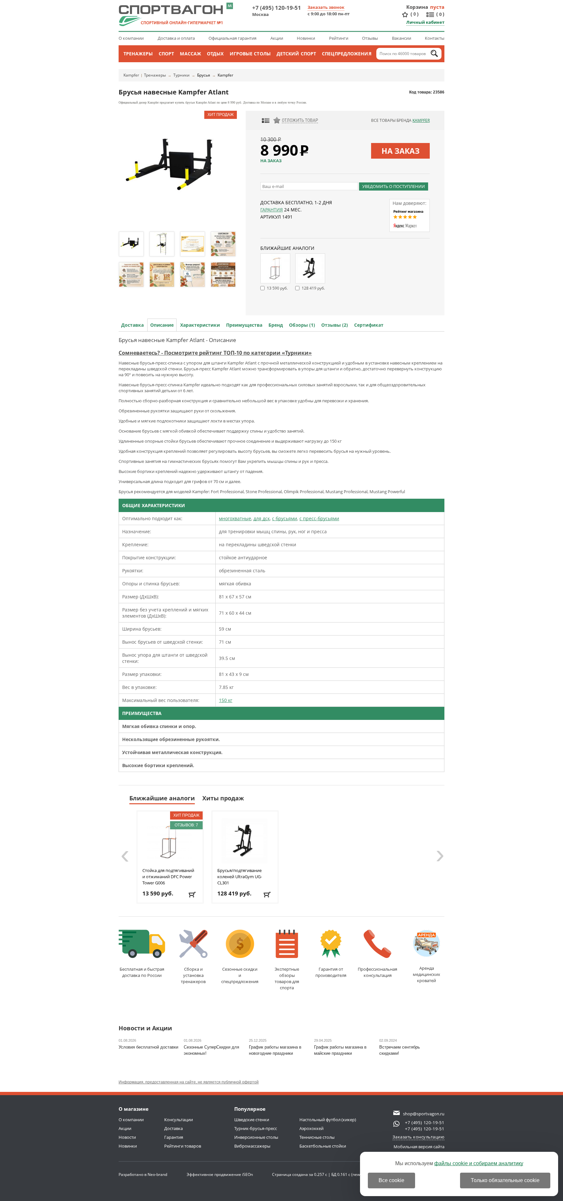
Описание (162, 325)
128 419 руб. (313, 288)
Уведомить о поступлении (393, 186)
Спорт (166, 53)
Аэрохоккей (311, 1128)
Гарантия (271, 210)
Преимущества (244, 325)
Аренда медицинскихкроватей (426, 974)
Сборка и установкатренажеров (193, 975)
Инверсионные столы (256, 1137)
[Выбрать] (268, 894)
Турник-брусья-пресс (255, 1128)
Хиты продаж (223, 798)
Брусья (203, 75)
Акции (276, 38)
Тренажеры (138, 53)
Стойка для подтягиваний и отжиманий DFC (168, 876)
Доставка (132, 325)
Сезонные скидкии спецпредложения (239, 975)
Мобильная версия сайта (419, 1147)
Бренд (275, 325)
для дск (261, 518)
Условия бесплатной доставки (148, 1047)
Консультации (178, 1119)
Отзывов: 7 (186, 825)
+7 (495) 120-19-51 (276, 7)
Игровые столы (250, 53)
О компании (131, 38)
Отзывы (370, 38)
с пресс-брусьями (319, 518)
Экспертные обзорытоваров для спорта (287, 978)
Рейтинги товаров (182, 1146)
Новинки (306, 38)
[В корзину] (193, 894)
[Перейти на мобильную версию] (229, 5)
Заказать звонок (326, 7)
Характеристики (200, 325)
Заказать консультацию (419, 1137)
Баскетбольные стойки (322, 1146)
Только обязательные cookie (505, 1180)
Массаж (190, 53)
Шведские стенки (251, 1119)
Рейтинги (338, 38)
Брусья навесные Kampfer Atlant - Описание (177, 340)
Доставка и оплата (176, 38)
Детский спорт (296, 53)
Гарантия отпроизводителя (330, 972)
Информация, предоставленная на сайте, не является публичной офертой (189, 1082)
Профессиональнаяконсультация (377, 972)
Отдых (215, 53)
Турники (181, 75)
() (415, 14)
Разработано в (143, 1174)
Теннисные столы (317, 1137)
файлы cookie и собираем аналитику (478, 1163)
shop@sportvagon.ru (423, 1114)
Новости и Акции (145, 1028)
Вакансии (401, 38)
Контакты (434, 38)
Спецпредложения (346, 53)
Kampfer (131, 75)
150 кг (225, 700)
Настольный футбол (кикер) (327, 1119)
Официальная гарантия (232, 38)
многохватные (235, 518)
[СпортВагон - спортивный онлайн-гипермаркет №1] (171, 15)
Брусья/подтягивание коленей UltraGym (239, 876)
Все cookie (391, 1180)
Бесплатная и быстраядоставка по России (142, 972)
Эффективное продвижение (220, 1174)
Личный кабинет (425, 22)
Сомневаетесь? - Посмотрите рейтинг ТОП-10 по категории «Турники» (215, 353)
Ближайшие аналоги (162, 798)
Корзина (417, 7)
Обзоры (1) (302, 325)
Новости (127, 1137)
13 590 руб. (277, 288)
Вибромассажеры (252, 1146)
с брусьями (284, 518)
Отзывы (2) (334, 325)
